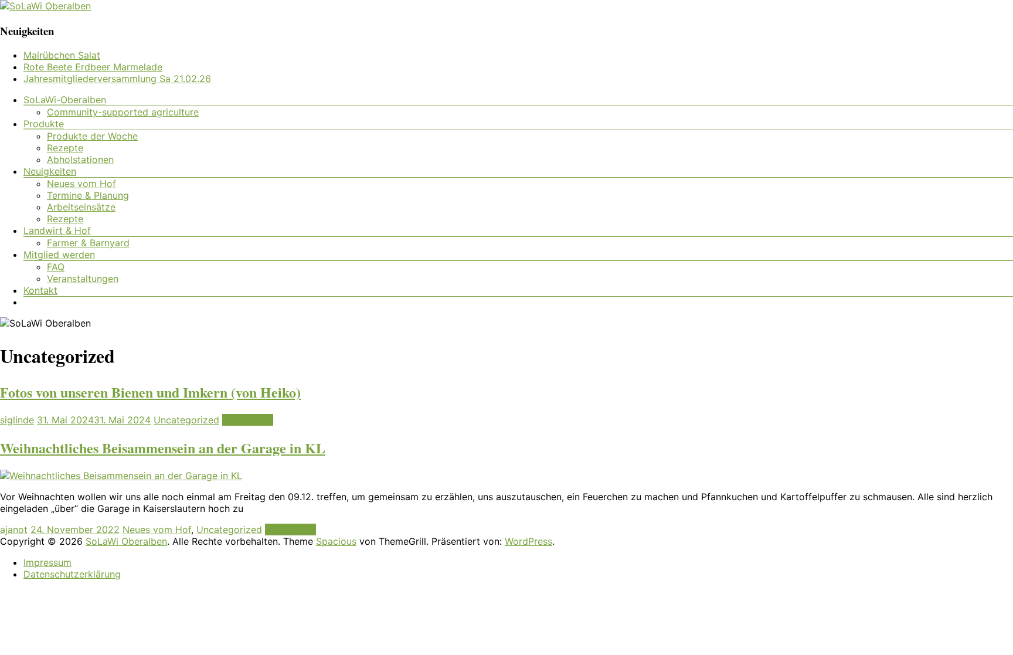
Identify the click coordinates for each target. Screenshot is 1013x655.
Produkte (43, 124)
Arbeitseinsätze (81, 207)
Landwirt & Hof (57, 230)
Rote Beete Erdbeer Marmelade (92, 67)
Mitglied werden (59, 254)
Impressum (47, 562)
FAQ (55, 267)
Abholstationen (80, 159)
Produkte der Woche (92, 136)
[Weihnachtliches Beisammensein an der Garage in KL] (121, 475)
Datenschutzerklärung (72, 574)
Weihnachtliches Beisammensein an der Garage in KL (162, 447)
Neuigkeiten (49, 171)
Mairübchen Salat (61, 55)
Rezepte (65, 148)
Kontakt (40, 290)
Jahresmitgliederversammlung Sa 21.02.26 (117, 78)
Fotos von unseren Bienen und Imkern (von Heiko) (150, 392)
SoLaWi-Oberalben (64, 100)
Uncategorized (186, 420)
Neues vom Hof (81, 183)
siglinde (17, 420)
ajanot (14, 529)
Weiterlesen (247, 420)
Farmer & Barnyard (88, 243)
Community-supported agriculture (123, 112)
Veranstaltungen (82, 278)
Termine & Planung (88, 195)
